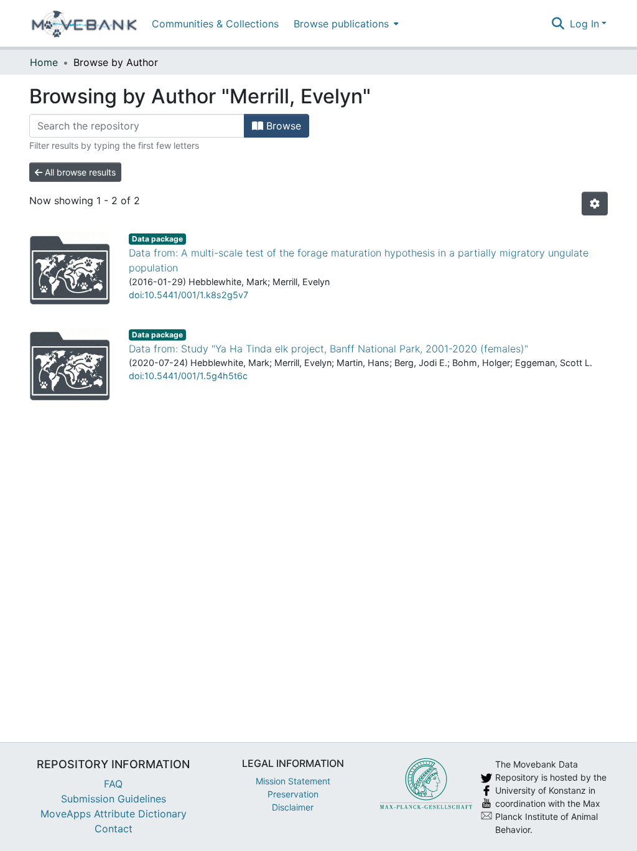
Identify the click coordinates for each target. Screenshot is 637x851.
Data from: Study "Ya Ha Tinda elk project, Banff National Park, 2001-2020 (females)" (328, 348)
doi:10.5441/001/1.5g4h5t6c (188, 375)
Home (44, 62)
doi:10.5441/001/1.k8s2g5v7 (188, 294)
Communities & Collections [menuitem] (215, 23)
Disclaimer (293, 807)
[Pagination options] (595, 203)
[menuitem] (345, 23)
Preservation (292, 794)
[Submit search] (558, 23)
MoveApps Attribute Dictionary (113, 813)
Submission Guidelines (113, 798)
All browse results (79, 172)
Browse (282, 126)
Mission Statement (293, 781)
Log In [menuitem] (584, 23)
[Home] (84, 23)
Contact (114, 828)
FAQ (113, 784)
